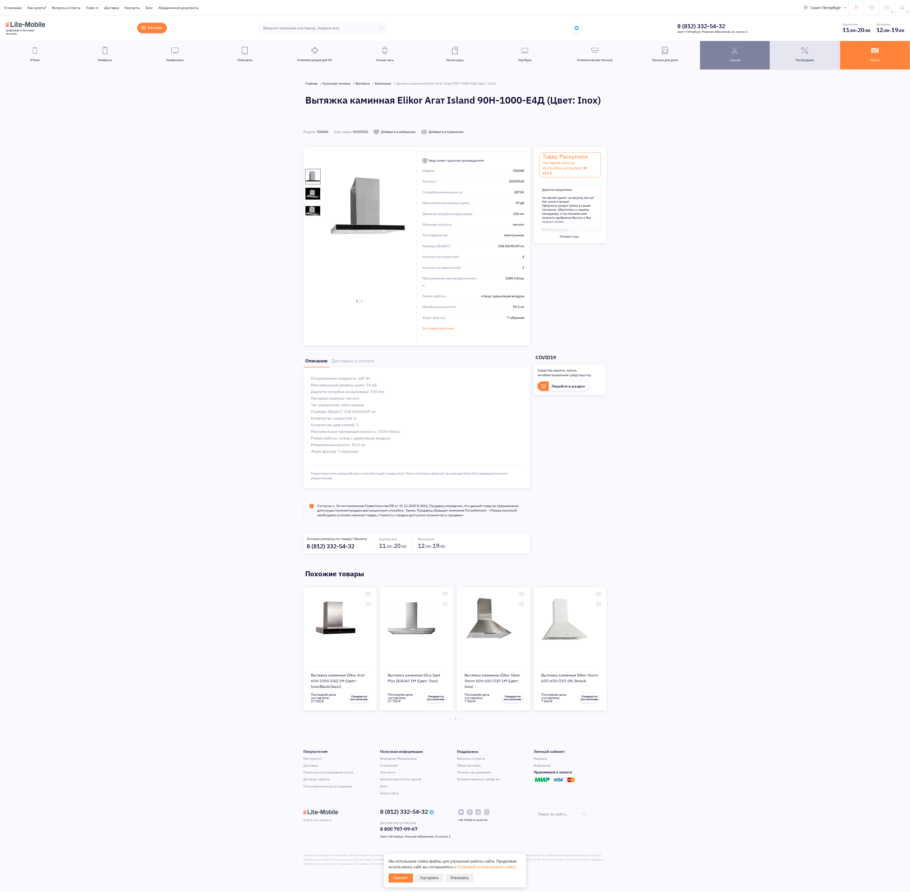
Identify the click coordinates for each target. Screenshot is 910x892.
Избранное (542, 765)
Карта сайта (389, 793)
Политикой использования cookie (486, 867)
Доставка (111, 8)
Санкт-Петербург (825, 7)
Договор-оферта (316, 779)
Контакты (132, 8)
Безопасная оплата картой (400, 779)
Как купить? (36, 8)
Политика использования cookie (328, 772)
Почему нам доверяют (474, 772)
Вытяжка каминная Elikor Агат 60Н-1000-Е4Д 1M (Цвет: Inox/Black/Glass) (338, 681)
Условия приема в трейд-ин (478, 779)
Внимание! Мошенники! (398, 758)
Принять (400, 878)
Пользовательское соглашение (327, 786)
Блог (149, 8)
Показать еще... (570, 236)
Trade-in (92, 8)
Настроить (429, 878)
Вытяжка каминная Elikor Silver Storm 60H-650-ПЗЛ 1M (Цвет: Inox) (492, 681)
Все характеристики (438, 328)
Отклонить (459, 878)
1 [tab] (450, 719)
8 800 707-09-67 (399, 829)
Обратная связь (469, 765)
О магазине (13, 8)
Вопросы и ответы (66, 8)
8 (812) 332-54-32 (701, 26)
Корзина (540, 758)
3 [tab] (459, 719)
